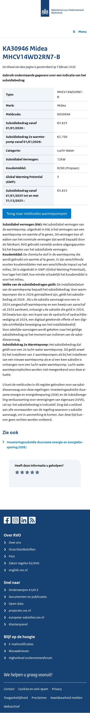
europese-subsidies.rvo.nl (26, 617)
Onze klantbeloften (22, 549)
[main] (45, 274)
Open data (16, 604)
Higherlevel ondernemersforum (30, 658)
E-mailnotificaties (21, 644)
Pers (12, 556)
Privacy (57, 689)
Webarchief (12, 706)
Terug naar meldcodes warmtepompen (36, 213)
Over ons (15, 542)
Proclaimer (39, 698)
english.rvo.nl (18, 570)
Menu (82, 32)
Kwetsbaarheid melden (66, 698)
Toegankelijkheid (16, 698)
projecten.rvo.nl (20, 610)
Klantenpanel (18, 624)
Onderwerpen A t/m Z (23, 590)
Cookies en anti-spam (33, 689)
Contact (9, 689)
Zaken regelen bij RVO (24, 563)
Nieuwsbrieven (19, 651)
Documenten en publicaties (28, 597)
